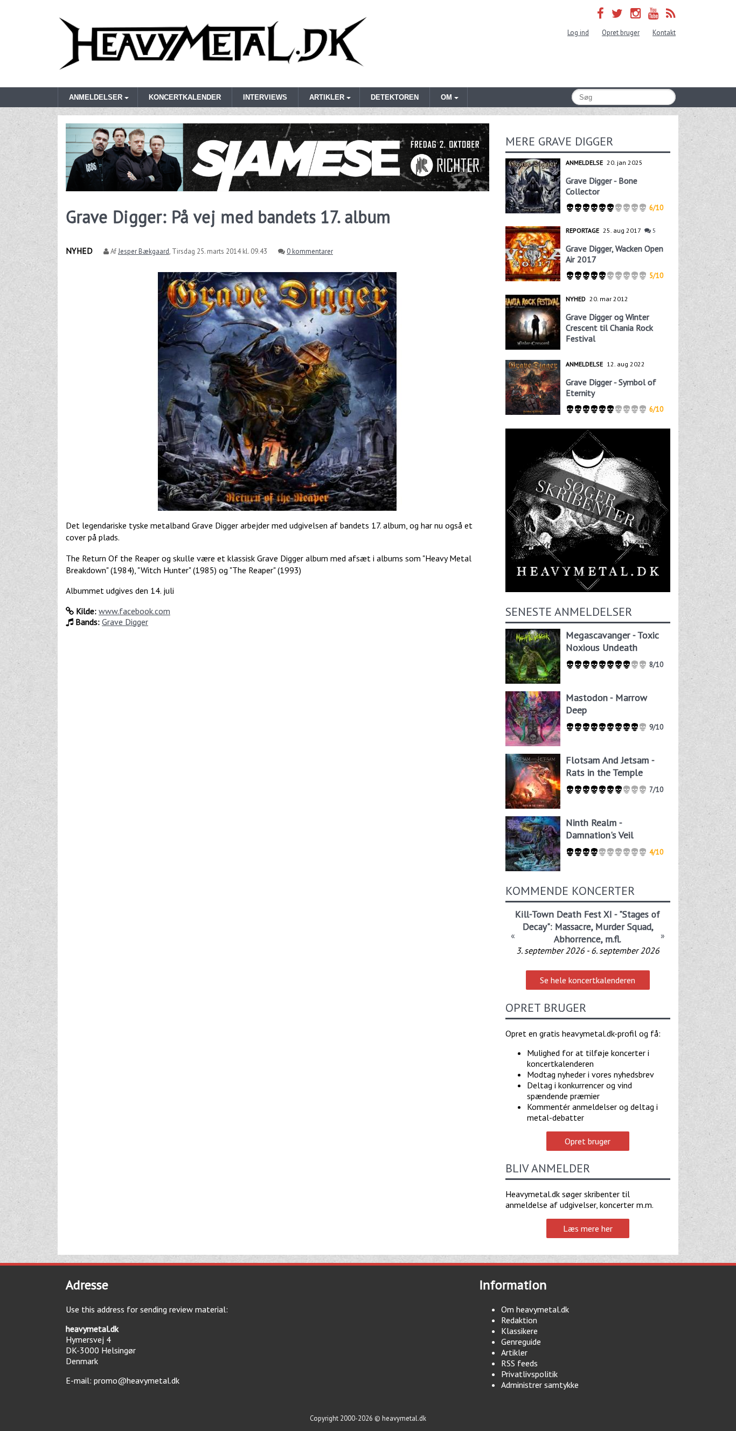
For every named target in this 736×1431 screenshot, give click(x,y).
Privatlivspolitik (529, 1374)
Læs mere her (588, 1228)
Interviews (265, 97)
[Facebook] (600, 13)
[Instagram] (635, 13)
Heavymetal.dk (213, 43)
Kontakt (664, 32)
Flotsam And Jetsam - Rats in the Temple (610, 766)
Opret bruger (621, 32)
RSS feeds (519, 1363)
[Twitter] (617, 13)
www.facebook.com (134, 611)
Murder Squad (623, 926)
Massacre (573, 926)
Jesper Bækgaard (143, 251)
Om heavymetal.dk (535, 1309)
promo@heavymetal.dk (136, 1380)
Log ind (578, 32)
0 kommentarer (310, 251)
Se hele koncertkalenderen (587, 980)
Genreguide (521, 1341)
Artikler (514, 1352)
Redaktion (519, 1320)
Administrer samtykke (540, 1384)
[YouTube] (653, 13)
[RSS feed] (671, 13)
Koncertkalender (185, 97)
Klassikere (519, 1330)
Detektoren (395, 97)
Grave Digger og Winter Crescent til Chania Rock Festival (609, 327)
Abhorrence (577, 939)
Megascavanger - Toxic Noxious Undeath (612, 641)
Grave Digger (125, 621)
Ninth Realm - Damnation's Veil (600, 828)
